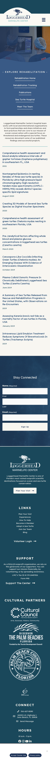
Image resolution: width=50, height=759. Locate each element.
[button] (25, 491)
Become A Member (25, 523)
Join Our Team (25, 529)
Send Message (27, 721)
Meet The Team (25, 106)
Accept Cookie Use (18, 755)
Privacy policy (35, 755)
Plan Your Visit (25, 514)
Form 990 (25, 578)
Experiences (25, 517)
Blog (25, 532)
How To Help (25, 520)
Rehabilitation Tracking (25, 85)
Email (9, 412)
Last (4, 406)
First (4, 396)
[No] (47, 751)
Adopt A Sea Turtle (25, 526)
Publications (25, 92)
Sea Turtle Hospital (25, 99)
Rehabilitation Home (25, 78)
